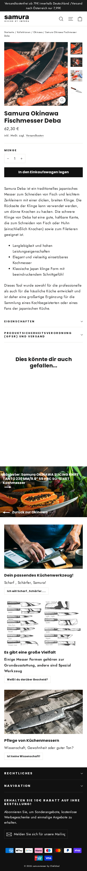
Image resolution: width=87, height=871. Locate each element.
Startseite (9, 32)
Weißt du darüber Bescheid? (27, 679)
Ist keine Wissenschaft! (23, 756)
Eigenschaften (19, 321)
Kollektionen (24, 32)
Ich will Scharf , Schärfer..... (26, 591)
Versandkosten (35, 135)
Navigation (17, 786)
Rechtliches (18, 773)
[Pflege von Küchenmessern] (43, 712)
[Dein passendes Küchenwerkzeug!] (43, 547)
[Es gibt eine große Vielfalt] (43, 623)
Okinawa (37, 32)
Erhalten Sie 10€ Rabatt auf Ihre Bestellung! (42, 802)
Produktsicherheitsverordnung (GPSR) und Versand (38, 334)
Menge (10, 150)
